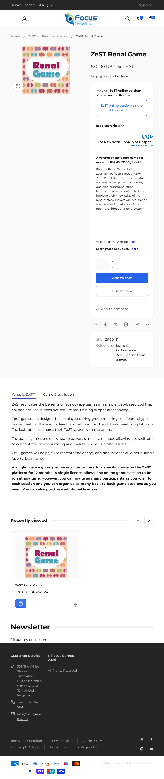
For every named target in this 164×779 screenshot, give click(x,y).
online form (39, 640)
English (142, 5)
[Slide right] (148, 520)
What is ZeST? (24, 394)
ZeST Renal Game (28, 585)
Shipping (96, 76)
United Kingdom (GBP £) (29, 5)
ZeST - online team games (130, 357)
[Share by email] (136, 324)
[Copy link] (147, 324)
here (132, 241)
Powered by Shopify (142, 762)
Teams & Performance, (126, 348)
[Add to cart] (20, 603)
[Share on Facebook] (105, 324)
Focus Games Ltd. (121, 762)
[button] (13, 19)
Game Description (58, 394)
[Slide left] (137, 520)
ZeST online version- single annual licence (121, 108)
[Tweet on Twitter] (116, 324)
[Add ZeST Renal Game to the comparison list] (76, 605)
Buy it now (122, 291)
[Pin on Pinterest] (126, 324)
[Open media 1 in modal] (46, 70)
